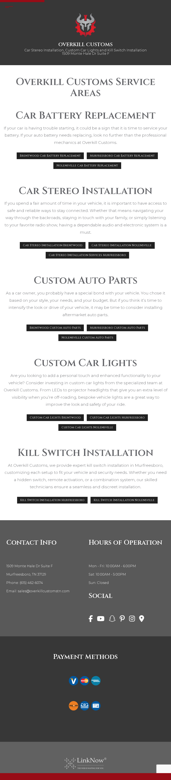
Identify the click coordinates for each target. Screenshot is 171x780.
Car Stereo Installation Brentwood (52, 245)
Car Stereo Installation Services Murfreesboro (87, 255)
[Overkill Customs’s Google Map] (141, 620)
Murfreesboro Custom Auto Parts (117, 328)
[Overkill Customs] (85, 25)
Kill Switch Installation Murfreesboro (52, 500)
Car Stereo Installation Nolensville (122, 245)
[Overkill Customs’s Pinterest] (122, 620)
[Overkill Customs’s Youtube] (100, 620)
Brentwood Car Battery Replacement (50, 156)
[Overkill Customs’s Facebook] (91, 620)
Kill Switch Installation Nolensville (124, 500)
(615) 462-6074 (31, 583)
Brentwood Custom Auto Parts (55, 328)
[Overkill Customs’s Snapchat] (112, 620)
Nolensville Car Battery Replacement (87, 165)
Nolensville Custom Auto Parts (87, 338)
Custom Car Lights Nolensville (87, 427)
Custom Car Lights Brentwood (55, 418)
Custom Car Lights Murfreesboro (117, 418)
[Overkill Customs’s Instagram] (132, 620)
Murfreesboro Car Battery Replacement (122, 156)
